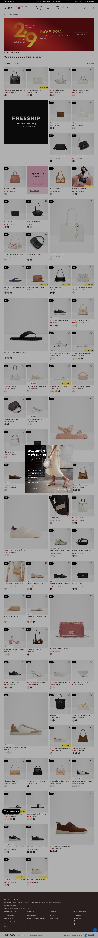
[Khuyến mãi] (49, 469)
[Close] (71, 446)
